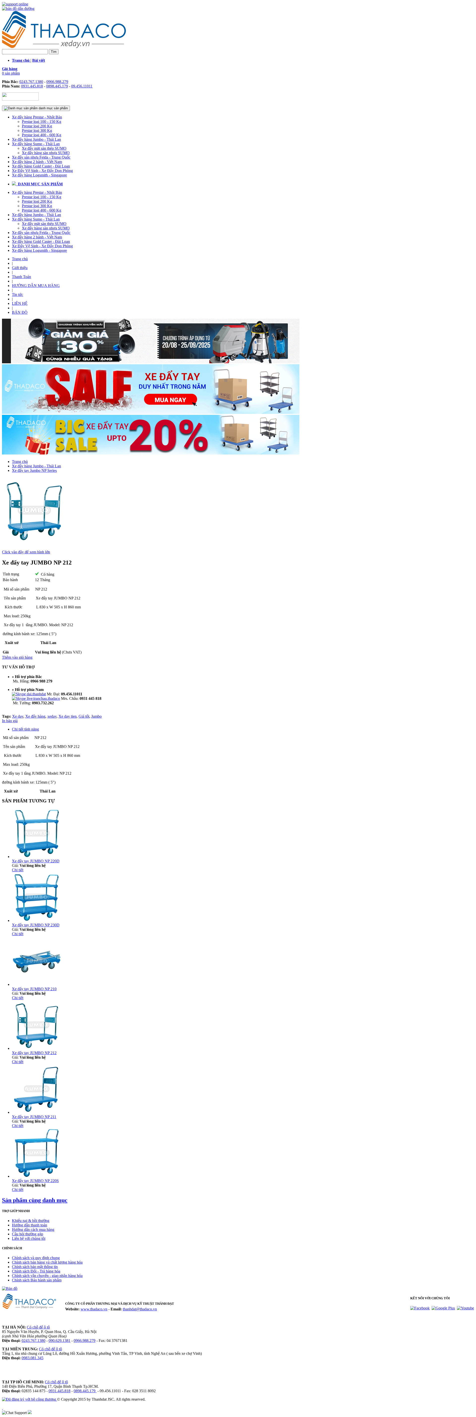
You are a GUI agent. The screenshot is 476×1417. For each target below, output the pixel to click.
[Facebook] (420, 1308)
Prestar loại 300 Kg (37, 130)
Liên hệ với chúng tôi (28, 1238)
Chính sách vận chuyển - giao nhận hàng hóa (47, 1276)
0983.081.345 (32, 1358)
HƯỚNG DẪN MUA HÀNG (36, 285)
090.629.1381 (59, 1340)
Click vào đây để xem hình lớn (26, 552)
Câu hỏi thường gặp (27, 1234)
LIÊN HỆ (20, 303)
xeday (52, 716)
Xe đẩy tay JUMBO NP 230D (36, 925)
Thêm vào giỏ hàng (17, 657)
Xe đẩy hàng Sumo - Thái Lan (36, 144)
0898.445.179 (57, 86)
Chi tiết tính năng (25, 729)
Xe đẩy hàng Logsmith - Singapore (39, 175)
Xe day (17, 716)
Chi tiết (17, 870)
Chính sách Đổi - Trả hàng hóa (36, 1271)
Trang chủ (20, 259)
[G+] (443, 1308)
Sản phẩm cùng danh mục (34, 1200)
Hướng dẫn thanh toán (29, 1225)
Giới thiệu (20, 268)
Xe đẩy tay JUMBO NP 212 (34, 1053)
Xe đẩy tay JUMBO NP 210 (34, 989)
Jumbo (96, 716)
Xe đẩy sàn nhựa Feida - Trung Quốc (41, 157)
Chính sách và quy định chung (36, 1258)
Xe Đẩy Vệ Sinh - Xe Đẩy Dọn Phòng (42, 171)
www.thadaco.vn (94, 1309)
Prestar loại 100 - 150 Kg (41, 121)
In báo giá (10, 721)
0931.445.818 (32, 86)
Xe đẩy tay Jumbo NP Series (34, 470)
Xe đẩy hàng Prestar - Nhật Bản (37, 117)
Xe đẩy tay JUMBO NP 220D (36, 861)
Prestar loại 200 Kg (37, 126)
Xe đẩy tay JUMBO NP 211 (34, 1117)
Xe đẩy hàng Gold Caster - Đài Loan (41, 166)
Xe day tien (68, 716)
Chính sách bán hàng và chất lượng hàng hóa (47, 1262)
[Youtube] (465, 1308)
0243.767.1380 (31, 82)
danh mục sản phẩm (53, 108)
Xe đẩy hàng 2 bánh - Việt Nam (37, 162)
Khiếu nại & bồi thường (30, 1221)
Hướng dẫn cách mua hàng (33, 1229)
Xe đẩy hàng (35, 716)
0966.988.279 (57, 82)
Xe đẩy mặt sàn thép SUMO (44, 148)
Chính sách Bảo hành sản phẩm (36, 1280)
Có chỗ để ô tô (38, 1327)
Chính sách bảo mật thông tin (35, 1267)
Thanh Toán (21, 277)
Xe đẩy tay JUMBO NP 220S (35, 1181)
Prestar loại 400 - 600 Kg (41, 135)
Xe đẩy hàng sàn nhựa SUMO (46, 153)
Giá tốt (84, 716)
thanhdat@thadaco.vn (140, 1309)
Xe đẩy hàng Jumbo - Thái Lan (36, 139)
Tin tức (17, 294)
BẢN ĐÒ (20, 312)
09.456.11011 (81, 86)
